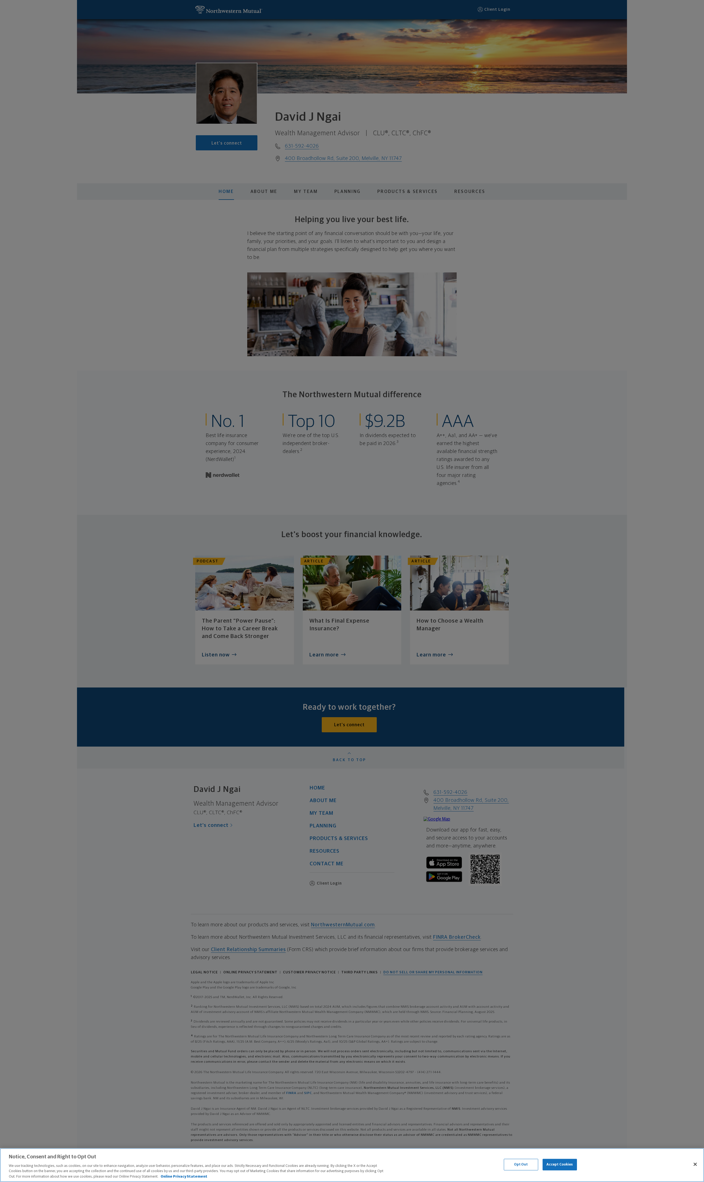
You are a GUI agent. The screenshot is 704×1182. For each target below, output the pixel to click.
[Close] (695, 1164)
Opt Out (521, 1164)
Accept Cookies (559, 1164)
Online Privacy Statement (184, 1176)
